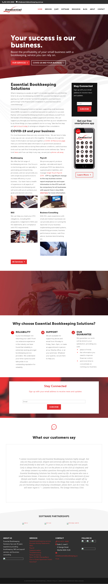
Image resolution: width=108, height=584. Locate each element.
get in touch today (21, 126)
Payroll (31, 548)
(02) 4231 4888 (9, 2)
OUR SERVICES (19, 63)
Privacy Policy (52, 581)
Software (65, 9)
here (16, 152)
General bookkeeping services (40, 541)
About (92, 9)
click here (44, 193)
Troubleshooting (35, 552)
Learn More (83, 175)
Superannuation (35, 550)
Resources (76, 9)
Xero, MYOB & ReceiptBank (39, 557)
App (57, 9)
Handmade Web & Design (75, 581)
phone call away (57, 152)
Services (48, 9)
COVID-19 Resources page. (55, 141)
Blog (85, 9)
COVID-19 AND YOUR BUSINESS (47, 63)
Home (40, 9)
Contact (101, 9)
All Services (17, 262)
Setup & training (35, 555)
